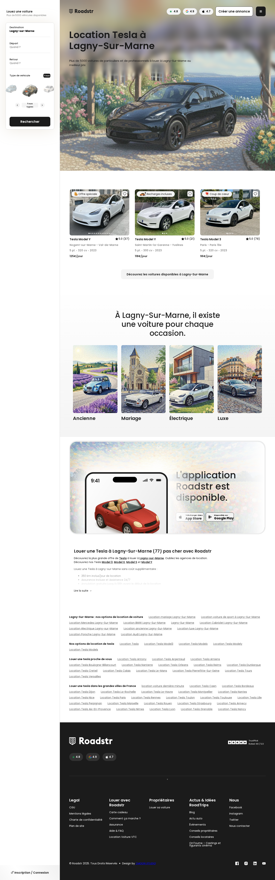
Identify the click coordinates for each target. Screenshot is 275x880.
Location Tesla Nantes (232, 692)
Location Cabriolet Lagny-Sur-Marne (224, 623)
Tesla (123, 558)
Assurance (116, 824)
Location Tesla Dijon (82, 692)
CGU (72, 807)
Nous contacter (239, 826)
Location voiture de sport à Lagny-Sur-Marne (230, 617)
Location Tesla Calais (117, 671)
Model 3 (107, 562)
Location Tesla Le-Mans (151, 671)
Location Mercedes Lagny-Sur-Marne (93, 623)
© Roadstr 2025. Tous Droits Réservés (93, 863)
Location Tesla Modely (227, 644)
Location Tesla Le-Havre (157, 692)
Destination (17, 27)
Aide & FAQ (116, 831)
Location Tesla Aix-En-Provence (90, 709)
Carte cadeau (118, 812)
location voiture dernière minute (163, 686)
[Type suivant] (42, 105)
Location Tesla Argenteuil (168, 659)
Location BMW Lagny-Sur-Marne (144, 623)
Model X (119, 562)
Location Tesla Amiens (205, 659)
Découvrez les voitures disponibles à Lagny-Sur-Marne (167, 274)
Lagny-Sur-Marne (182, 623)
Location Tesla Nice (81, 697)
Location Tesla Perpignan (85, 703)
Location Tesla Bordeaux (238, 686)
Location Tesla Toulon (180, 697)
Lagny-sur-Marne (152, 558)
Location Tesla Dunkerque (244, 665)
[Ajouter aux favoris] (124, 193)
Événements (197, 824)
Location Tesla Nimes (130, 709)
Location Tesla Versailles (85, 676)
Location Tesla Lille (250, 697)
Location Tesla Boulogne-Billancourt (92, 665)
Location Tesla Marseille (123, 703)
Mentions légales (80, 813)
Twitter (234, 820)
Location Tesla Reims (207, 665)
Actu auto (195, 818)
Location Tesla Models (83, 649)
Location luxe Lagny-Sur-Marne (197, 628)
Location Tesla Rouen (158, 703)
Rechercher (29, 121)
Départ (14, 43)
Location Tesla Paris (113, 697)
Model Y (146, 562)
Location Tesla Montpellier (195, 692)
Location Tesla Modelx (193, 644)
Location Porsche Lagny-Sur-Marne (92, 634)
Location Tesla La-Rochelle (118, 692)
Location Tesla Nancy (232, 709)
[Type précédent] (17, 105)
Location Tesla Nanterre (137, 665)
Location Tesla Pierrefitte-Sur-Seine (196, 671)
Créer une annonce (234, 11)
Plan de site (76, 826)
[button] (74, 212)
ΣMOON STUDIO (146, 863)
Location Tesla (129, 644)
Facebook (235, 807)
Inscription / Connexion (31, 873)
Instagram (236, 813)
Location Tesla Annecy (232, 703)
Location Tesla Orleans (173, 665)
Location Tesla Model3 (158, 644)
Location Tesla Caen (203, 686)
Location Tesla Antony (131, 659)
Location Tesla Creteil (83, 671)
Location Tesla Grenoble (197, 709)
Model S (131, 562)
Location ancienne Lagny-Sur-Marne (148, 628)
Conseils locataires (201, 837)
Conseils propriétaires (203, 831)
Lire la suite (81, 591)
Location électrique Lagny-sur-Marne (93, 628)
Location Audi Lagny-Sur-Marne (141, 634)
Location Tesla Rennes (146, 697)
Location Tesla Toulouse (216, 697)
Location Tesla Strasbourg (194, 703)
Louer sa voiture (159, 807)
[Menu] (261, 11)
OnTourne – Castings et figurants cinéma (205, 844)
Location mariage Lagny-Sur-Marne (172, 617)
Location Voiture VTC (123, 837)
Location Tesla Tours (238, 671)
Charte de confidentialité (85, 820)
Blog (192, 812)
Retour (14, 59)
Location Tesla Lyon (162, 709)
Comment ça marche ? (125, 818)
